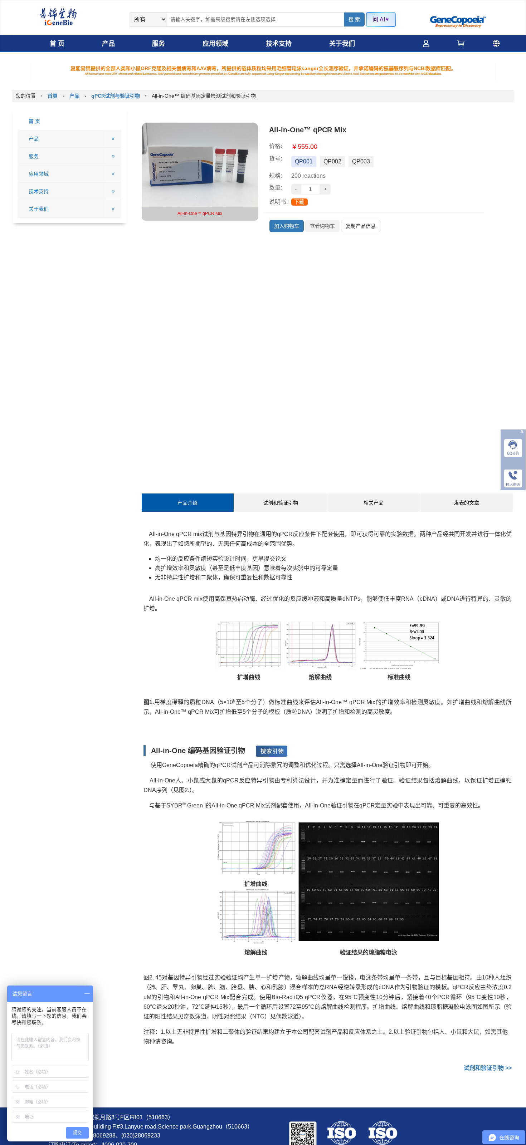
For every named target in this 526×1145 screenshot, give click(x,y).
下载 (299, 202)
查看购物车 (322, 226)
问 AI (378, 19)
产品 (108, 43)
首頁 (53, 96)
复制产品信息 (361, 226)
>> (488, 1068)
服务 (158, 43)
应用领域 (215, 43)
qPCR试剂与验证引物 (115, 96)
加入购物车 (286, 226)
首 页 (57, 43)
